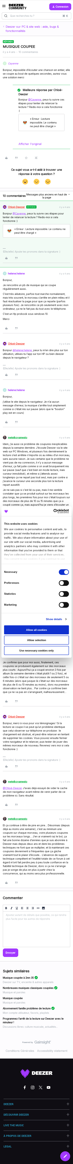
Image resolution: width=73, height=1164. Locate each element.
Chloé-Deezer (16, 206)
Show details (54, 619)
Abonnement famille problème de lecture (27, 1008)
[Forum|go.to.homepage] (17, 7)
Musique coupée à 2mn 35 (18, 977)
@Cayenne (34, 99)
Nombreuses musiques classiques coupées (28, 987)
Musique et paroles (14, 992)
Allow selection (36, 640)
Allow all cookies (36, 629)
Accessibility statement (52, 1051)
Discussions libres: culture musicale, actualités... (30, 1026)
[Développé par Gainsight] (36, 1043)
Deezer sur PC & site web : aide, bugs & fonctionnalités (32, 29)
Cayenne (13, 63)
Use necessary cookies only (36, 650)
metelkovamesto (17, 437)
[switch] (64, 583)
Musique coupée (13, 998)
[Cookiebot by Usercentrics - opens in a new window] (53, 511)
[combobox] (36, 15)
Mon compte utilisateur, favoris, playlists (26, 1012)
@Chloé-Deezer (12, 788)
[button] (4, 7)
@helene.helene (22, 350)
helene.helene (16, 273)
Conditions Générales (20, 1051)
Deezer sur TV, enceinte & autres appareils (28, 982)
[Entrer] (6, 15)
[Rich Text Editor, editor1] (36, 929)
